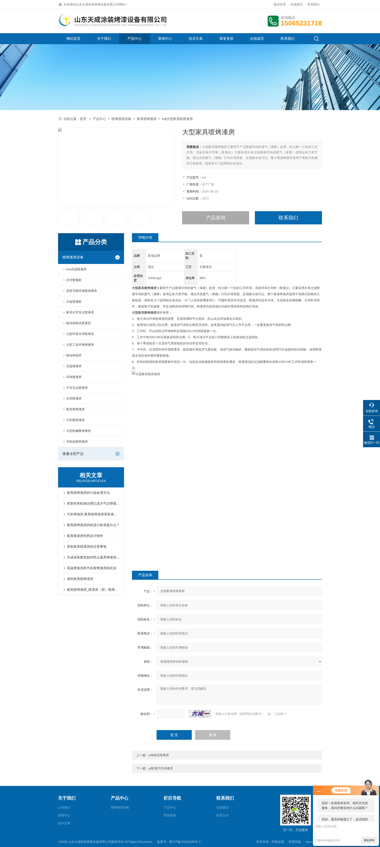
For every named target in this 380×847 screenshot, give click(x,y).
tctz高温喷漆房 (76, 269)
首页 (83, 119)
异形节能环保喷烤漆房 (81, 291)
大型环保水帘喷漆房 (80, 334)
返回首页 (280, 4)
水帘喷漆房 (74, 398)
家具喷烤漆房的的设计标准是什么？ (93, 525)
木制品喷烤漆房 (77, 441)
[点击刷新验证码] (200, 714)
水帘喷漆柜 (74, 280)
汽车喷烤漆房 (75, 420)
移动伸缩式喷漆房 (78, 323)
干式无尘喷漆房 (77, 387)
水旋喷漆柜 (74, 301)
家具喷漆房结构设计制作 (85, 536)
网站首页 (73, 38)
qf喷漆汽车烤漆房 (161, 768)
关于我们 (104, 38)
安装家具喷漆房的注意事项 (86, 546)
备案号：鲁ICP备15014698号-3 (179, 841)
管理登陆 (295, 841)
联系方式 (222, 815)
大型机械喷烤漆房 (78, 431)
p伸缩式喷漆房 (159, 755)
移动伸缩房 (74, 355)
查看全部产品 (73, 454)
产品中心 (135, 38)
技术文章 (196, 38)
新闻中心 (165, 38)
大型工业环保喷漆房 (80, 344)
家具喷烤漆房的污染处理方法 (88, 492)
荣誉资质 (226, 38)
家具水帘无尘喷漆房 (80, 312)
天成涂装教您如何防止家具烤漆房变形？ (93, 557)
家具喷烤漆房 (147, 119)
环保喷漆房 (74, 377)
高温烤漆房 (74, 366)
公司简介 (64, 807)
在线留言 (296, 4)
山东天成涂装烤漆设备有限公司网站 (100, 4)
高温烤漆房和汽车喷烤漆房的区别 (91, 568)
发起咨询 (369, 840)
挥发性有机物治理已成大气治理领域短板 (93, 503)
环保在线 (278, 841)
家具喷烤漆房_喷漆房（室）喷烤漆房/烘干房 (93, 589)
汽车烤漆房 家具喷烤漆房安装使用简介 (93, 514)
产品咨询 (215, 217)
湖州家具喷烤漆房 (80, 579)
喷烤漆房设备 (121, 119)
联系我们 (313, 4)
